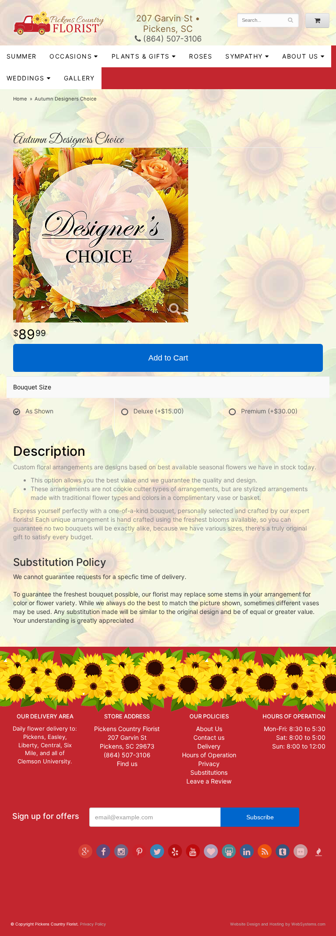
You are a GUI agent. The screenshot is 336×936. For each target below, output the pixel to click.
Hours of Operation (209, 755)
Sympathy (243, 56)
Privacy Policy (93, 924)
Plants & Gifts (141, 56)
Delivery (208, 746)
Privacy (209, 763)
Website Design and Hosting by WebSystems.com (278, 924)
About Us (209, 728)
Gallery (79, 78)
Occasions (70, 56)
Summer (21, 56)
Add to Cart (168, 358)
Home (20, 99)
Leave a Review (208, 781)
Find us (127, 763)
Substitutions (209, 772)
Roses (200, 56)
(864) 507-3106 (171, 38)
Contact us (208, 737)
